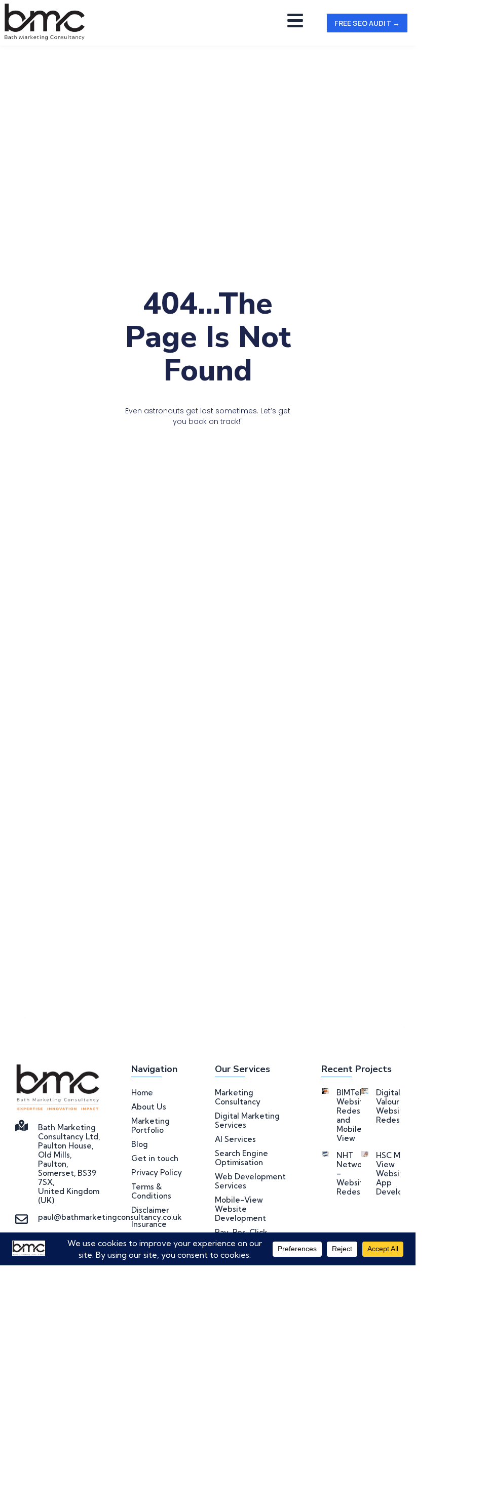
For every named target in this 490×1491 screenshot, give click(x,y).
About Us (148, 1107)
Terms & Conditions (151, 1191)
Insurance (149, 1224)
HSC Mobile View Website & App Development (401, 1174)
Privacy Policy (156, 1172)
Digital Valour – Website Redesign (393, 1106)
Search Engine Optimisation (241, 1158)
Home (142, 1092)
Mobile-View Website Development (240, 1209)
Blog (139, 1144)
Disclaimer (150, 1210)
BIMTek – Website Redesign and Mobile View (354, 1115)
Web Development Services (250, 1181)
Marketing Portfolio (150, 1126)
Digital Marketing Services (247, 1121)
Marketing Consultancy (237, 1097)
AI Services (235, 1139)
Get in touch (154, 1158)
